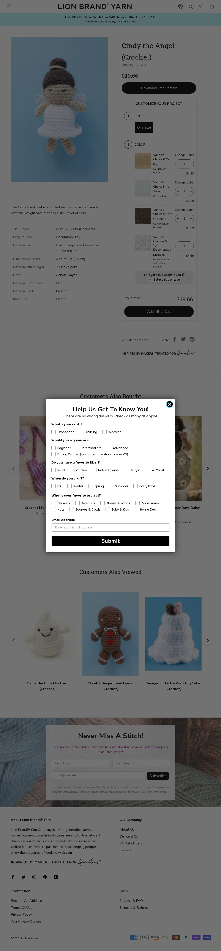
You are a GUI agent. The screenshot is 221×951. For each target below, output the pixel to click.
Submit (110, 541)
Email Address (63, 520)
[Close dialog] (169, 404)
